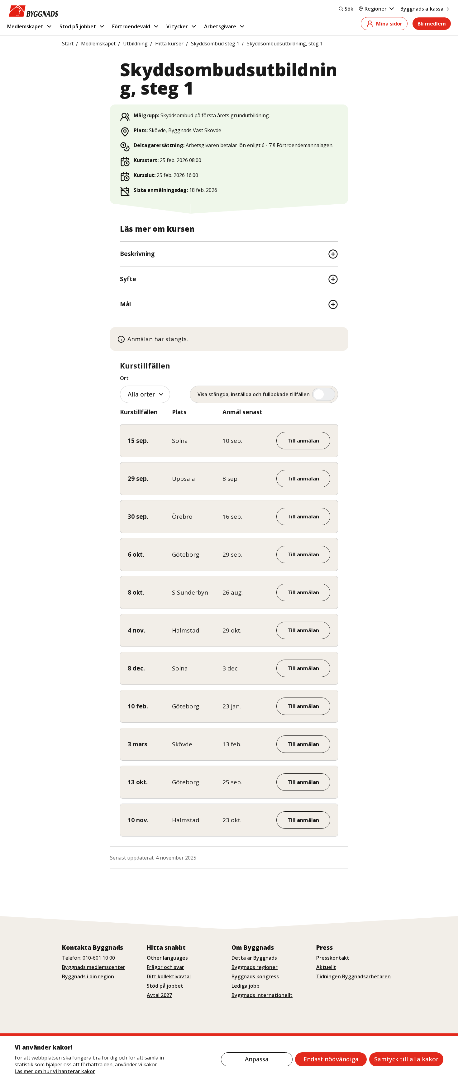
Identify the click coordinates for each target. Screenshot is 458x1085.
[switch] (264, 394)
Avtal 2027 (159, 995)
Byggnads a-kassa (421, 8)
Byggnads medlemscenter (93, 967)
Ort (124, 378)
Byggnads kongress (255, 976)
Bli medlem (431, 23)
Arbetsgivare (220, 26)
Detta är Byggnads (254, 957)
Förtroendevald (131, 26)
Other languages (167, 957)
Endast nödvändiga (331, 1059)
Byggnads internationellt (262, 995)
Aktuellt (326, 967)
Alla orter (141, 394)
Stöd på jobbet (78, 26)
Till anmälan (303, 440)
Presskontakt (332, 957)
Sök (349, 8)
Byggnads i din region (88, 976)
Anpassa (257, 1059)
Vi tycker (177, 26)
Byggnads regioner (254, 967)
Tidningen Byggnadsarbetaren (353, 976)
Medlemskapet (25, 26)
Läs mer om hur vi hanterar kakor (55, 1071)
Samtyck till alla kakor (406, 1059)
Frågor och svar (165, 967)
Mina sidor (389, 23)
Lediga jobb (245, 985)
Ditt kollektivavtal (169, 976)
